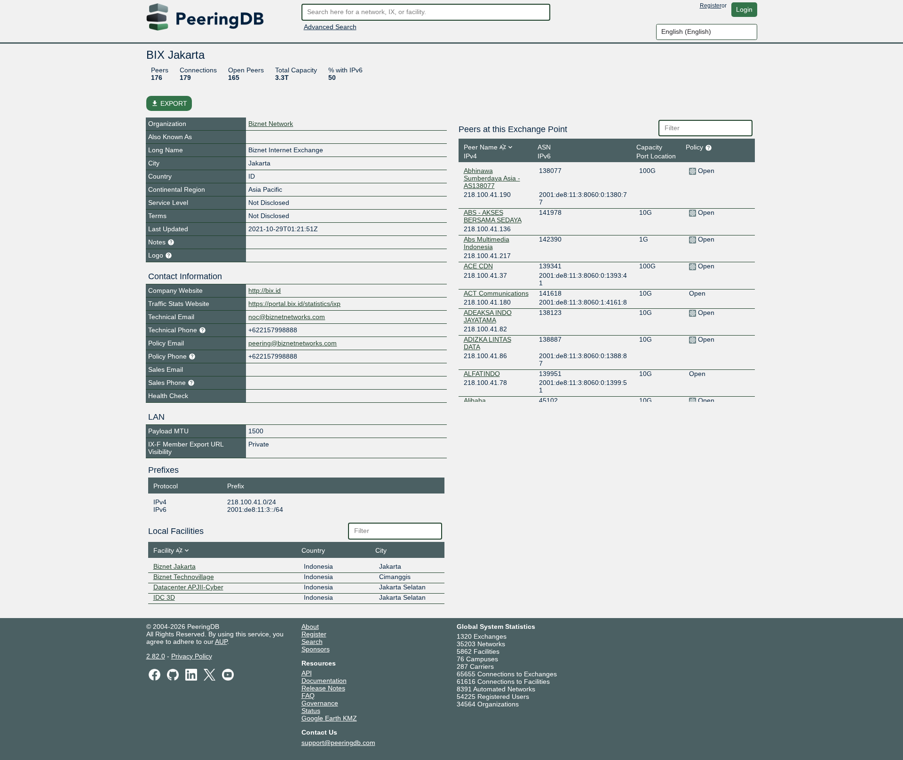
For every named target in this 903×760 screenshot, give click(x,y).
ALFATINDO (482, 373)
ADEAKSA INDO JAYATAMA (488, 316)
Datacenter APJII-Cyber (188, 587)
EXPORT (169, 103)
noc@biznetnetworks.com (286, 317)
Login (744, 9)
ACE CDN (478, 266)
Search (312, 641)
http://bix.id (264, 290)
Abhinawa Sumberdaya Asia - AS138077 (492, 178)
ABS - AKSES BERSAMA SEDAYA (493, 216)
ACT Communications (496, 293)
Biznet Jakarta (174, 566)
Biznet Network (270, 123)
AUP (221, 641)
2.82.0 (155, 656)
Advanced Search (330, 27)
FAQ (308, 695)
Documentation (324, 680)
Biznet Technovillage (183, 576)
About (310, 626)
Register (710, 5)
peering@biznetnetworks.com (292, 343)
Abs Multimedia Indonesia (486, 243)
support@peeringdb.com (338, 742)
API (306, 673)
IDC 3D (164, 597)
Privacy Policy (191, 656)
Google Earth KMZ (329, 718)
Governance (319, 703)
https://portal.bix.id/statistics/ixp (294, 303)
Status (310, 710)
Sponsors (315, 649)
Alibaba (475, 400)
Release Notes (323, 688)
